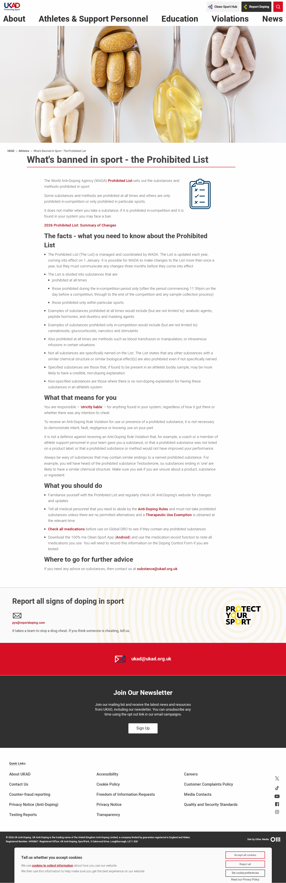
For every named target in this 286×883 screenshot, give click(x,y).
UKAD (10, 151)
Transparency (108, 815)
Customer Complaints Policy (208, 784)
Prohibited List (120, 180)
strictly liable (91, 407)
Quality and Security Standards (211, 804)
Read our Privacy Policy (245, 879)
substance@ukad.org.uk (157, 569)
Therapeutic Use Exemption (169, 515)
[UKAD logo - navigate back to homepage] (12, 7)
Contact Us (18, 784)
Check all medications (66, 529)
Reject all (245, 864)
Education (179, 20)
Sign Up (143, 728)
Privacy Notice (109, 804)
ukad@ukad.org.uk (151, 659)
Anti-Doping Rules (153, 509)
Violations (230, 20)
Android (122, 537)
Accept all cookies (245, 855)
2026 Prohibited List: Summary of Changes (80, 225)
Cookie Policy (108, 784)
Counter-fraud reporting (29, 794)
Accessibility (107, 774)
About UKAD (20, 774)
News (272, 20)
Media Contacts (197, 794)
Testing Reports (23, 815)
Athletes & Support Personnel (93, 20)
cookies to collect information (52, 865)
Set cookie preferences (245, 873)
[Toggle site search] (278, 7)
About (14, 20)
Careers (191, 774)
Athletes (24, 151)
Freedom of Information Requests (126, 794)
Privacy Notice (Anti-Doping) (33, 804)
